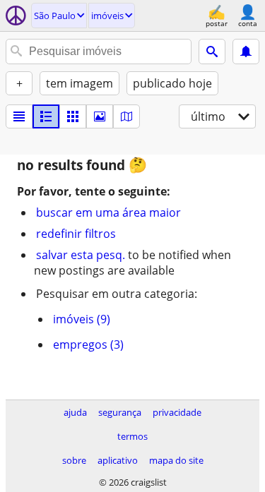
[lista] (19, 116)
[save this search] (245, 51)
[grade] (72, 116)
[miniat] (46, 116)
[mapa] (126, 116)
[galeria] (99, 116)
